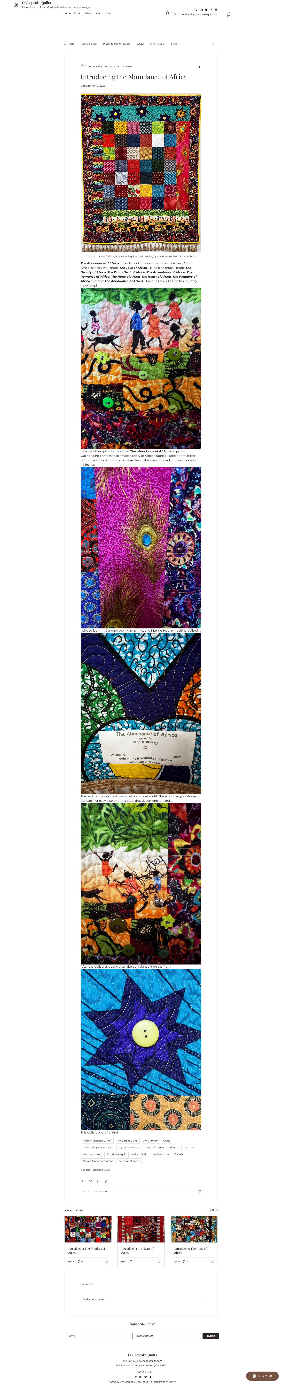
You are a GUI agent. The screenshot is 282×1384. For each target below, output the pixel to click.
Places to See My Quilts (116, 43)
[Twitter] (206, 9)
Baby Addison (89, 43)
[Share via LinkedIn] (98, 1181)
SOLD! (140, 43)
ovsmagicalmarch (129, 1161)
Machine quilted (92, 1154)
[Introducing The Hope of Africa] (194, 1229)
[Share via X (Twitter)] (90, 1181)
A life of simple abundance (98, 1147)
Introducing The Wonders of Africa (86, 1250)
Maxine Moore (161, 1154)
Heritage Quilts (101, 1169)
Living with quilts (154, 1147)
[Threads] (216, 9)
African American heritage (98, 1161)
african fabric (139, 1154)
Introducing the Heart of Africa (137, 1250)
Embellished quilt (116, 1154)
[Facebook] (211, 9)
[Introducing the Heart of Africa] (141, 1229)
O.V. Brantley (150, 1140)
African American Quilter (97, 1140)
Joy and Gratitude (128, 1147)
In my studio (157, 43)
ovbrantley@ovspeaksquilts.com (200, 14)
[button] (229, 14)
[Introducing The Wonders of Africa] (88, 1229)
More (174, 43)
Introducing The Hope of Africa (190, 1250)
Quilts (166, 1140)
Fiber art (175, 1147)
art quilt (189, 1147)
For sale (178, 1154)
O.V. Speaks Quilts (36, 2)
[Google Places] (196, 9)
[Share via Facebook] (82, 1181)
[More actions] (199, 66)
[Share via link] (106, 1181)
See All (214, 1209)
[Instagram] (201, 9)
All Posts (69, 43)
